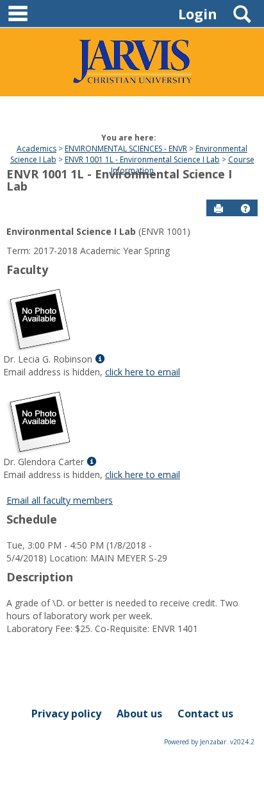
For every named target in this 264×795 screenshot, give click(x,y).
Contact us (205, 713)
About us (139, 713)
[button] (245, 208)
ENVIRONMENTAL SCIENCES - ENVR (126, 148)
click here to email (142, 372)
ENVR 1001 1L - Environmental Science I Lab (142, 159)
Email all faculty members (59, 500)
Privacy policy (66, 713)
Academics (36, 148)
